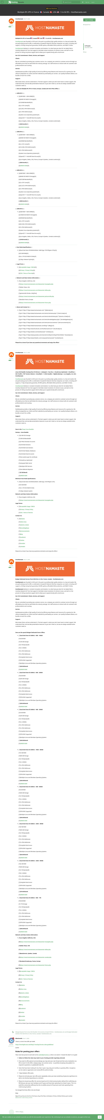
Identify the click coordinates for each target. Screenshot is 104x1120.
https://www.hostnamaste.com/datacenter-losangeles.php (36, 284)
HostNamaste (19, 41)
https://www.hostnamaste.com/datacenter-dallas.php (35, 290)
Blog (21, 534)
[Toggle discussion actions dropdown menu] (94, 19)
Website (22, 519)
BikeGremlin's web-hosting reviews (23, 1097)
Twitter (22, 540)
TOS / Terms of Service (26, 273)
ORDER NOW (23, 127)
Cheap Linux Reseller (27, 429)
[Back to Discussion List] (2, 2)
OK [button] (100, 1117)
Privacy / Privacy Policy (26, 270)
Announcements (24, 531)
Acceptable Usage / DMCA (27, 267)
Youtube (22, 543)
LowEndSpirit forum (43, 1055)
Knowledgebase (24, 528)
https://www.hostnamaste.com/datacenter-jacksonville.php (37, 296)
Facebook (23, 537)
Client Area (23, 522)
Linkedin (22, 546)
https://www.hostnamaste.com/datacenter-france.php (35, 302)
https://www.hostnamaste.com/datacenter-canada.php (35, 957)
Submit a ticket (24, 525)
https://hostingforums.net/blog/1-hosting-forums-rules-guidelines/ (34, 1044)
